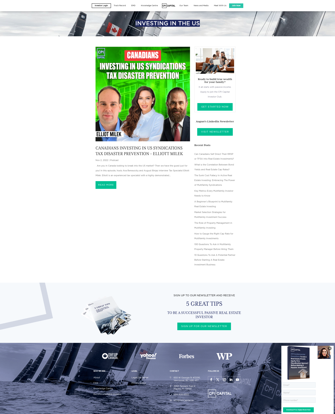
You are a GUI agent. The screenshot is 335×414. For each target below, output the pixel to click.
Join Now (236, 6)
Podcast (114, 160)
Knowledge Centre (103, 389)
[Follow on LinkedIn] (231, 379)
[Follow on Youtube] (237, 379)
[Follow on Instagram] (224, 379)
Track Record (120, 6)
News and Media (201, 6)
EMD (133, 6)
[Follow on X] (217, 379)
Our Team (183, 6)
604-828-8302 (181, 395)
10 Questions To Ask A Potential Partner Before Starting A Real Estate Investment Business (214, 260)
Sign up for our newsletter (204, 326)
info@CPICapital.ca (183, 400)
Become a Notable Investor (107, 394)
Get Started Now (215, 107)
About (96, 378)
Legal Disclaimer (140, 378)
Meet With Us (220, 6)
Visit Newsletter (215, 132)
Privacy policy (139, 383)
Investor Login (101, 6)
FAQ (95, 383)
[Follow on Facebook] (211, 379)
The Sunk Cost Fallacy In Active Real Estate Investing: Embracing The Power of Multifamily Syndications (214, 180)
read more (106, 185)
